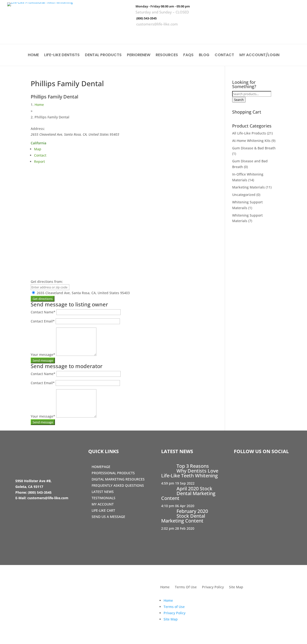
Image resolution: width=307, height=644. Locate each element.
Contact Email (43, 321)
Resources (167, 55)
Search (239, 99)
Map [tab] (37, 149)
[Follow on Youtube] (294, 34)
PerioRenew (138, 55)
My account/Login (259, 55)
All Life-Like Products (249, 133)
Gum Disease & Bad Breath (254, 148)
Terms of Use (174, 606)
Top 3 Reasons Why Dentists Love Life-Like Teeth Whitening (189, 471)
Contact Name (43, 312)
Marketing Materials (248, 187)
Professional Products (113, 473)
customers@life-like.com (157, 24)
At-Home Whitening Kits (251, 140)
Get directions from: (47, 281)
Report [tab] (39, 161)
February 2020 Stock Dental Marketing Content (184, 516)
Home (33, 55)
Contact (224, 55)
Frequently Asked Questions (118, 485)
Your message (43, 354)
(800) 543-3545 (146, 18)
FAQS (188, 55)
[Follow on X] (280, 34)
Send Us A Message (108, 516)
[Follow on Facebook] (266, 34)
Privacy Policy (213, 587)
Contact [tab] (40, 155)
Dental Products (103, 55)
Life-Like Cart (103, 510)
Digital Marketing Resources (118, 479)
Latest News (103, 491)
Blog (204, 55)
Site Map (236, 587)
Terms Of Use (186, 587)
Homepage (101, 466)
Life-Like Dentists (62, 55)
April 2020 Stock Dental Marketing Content (188, 493)
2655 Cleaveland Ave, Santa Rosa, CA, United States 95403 (83, 293)
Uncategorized (243, 194)
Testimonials (103, 498)
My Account (103, 504)
